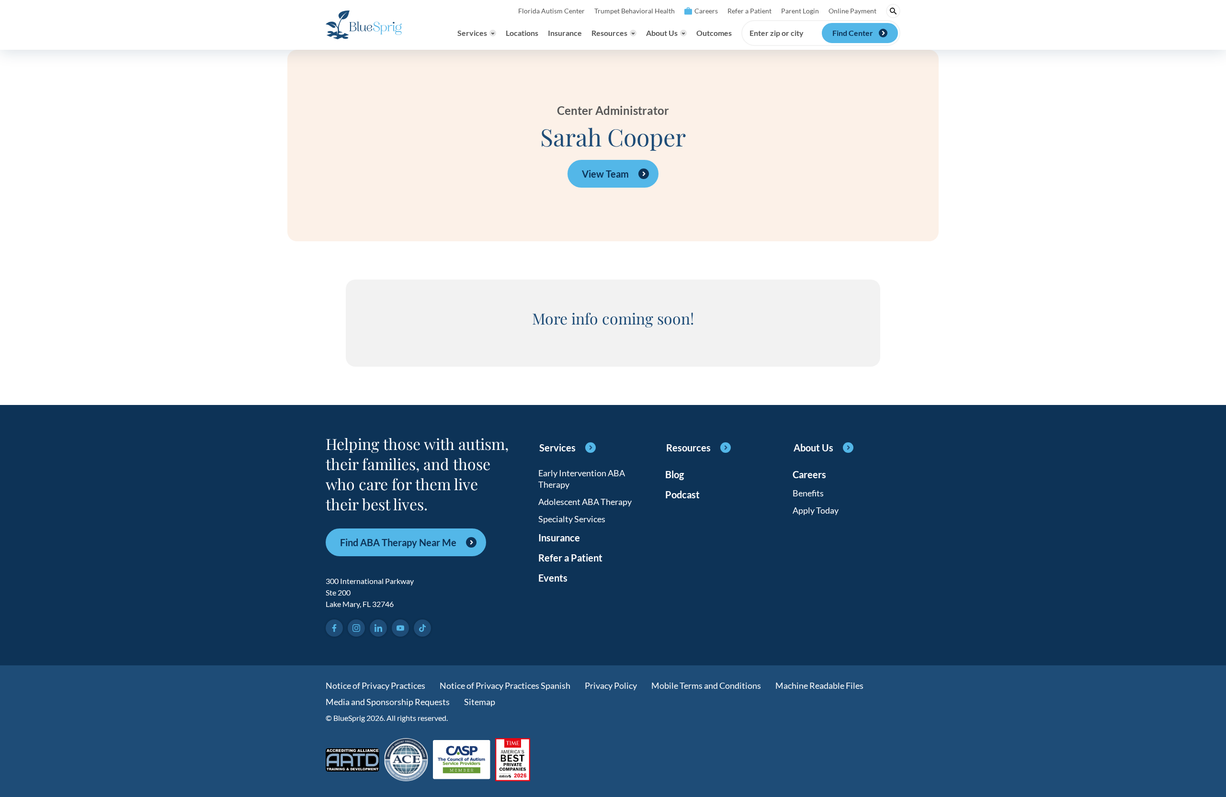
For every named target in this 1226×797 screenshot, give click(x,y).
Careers (706, 11)
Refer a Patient (749, 11)
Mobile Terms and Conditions (706, 685)
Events (553, 578)
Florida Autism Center (551, 11)
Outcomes (714, 32)
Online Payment (852, 11)
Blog (674, 474)
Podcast (682, 494)
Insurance (565, 32)
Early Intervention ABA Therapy (581, 479)
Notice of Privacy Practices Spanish (505, 685)
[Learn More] (512, 760)
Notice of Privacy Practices (375, 685)
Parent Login (800, 11)
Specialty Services (571, 519)
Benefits (808, 493)
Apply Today (816, 510)
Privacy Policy (611, 685)
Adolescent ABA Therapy (585, 501)
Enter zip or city (776, 33)
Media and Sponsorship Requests (388, 701)
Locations (522, 32)
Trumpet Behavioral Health (634, 11)
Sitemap (479, 701)
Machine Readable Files (819, 685)
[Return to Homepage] (364, 25)
